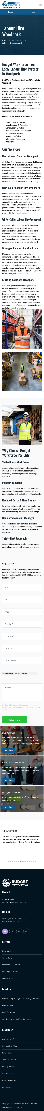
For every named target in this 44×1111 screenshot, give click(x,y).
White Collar (7, 958)
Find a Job (6, 1053)
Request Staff (8, 1039)
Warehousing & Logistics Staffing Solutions (21, 998)
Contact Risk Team (10, 1046)
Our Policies (7, 1073)
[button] (9, 861)
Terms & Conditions (10, 1060)
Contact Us (6, 1087)
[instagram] (26, 931)
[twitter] (5, 931)
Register (11, 12)
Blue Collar (7, 951)
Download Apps (9, 1080)
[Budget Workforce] (11, 4)
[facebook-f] (12, 931)
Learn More (9, 750)
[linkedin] (19, 931)
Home (5, 40)
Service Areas (17, 40)
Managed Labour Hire (11, 965)
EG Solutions (17, 1107)
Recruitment (7, 1005)
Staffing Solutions (10, 971)
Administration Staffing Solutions (16, 1019)
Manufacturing (8, 1012)
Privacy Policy (8, 1066)
